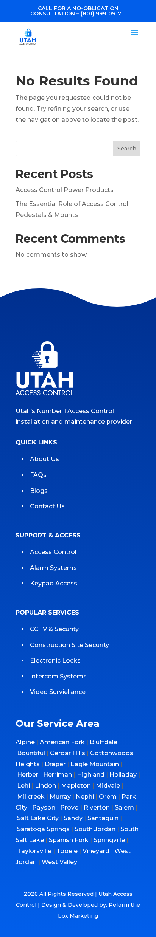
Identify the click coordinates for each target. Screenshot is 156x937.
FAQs (38, 475)
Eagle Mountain (94, 764)
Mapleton (76, 785)
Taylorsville (34, 851)
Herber (27, 774)
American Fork (62, 742)
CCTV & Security (54, 629)
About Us (44, 459)
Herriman (57, 774)
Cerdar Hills (67, 753)
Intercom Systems (58, 676)
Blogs (39, 490)
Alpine (25, 742)
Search (126, 148)
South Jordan (95, 829)
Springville (109, 840)
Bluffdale (103, 742)
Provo (69, 807)
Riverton (97, 807)
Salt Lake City (38, 818)
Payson (43, 807)
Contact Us (47, 506)
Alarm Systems (53, 567)
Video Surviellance (58, 691)
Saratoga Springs (43, 829)
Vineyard (96, 851)
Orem (108, 796)
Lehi (23, 785)
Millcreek (31, 796)
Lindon (45, 785)
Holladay (123, 774)
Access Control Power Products (65, 190)
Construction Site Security (69, 645)
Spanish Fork (69, 840)
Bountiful (31, 753)
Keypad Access (54, 583)
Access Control (53, 552)
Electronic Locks (55, 660)
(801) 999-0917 (101, 13)
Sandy (73, 818)
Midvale (108, 785)
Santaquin (103, 818)
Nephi (85, 796)
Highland (91, 774)
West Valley (59, 862)
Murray (60, 796)
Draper (55, 764)
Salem (124, 807)
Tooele (67, 851)
